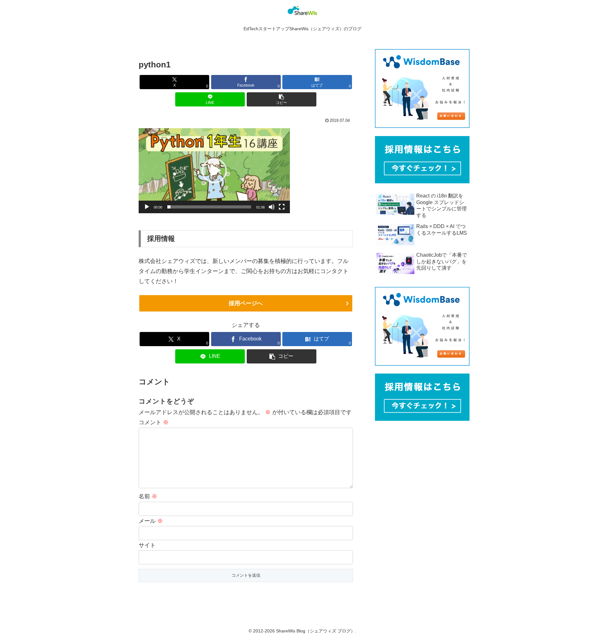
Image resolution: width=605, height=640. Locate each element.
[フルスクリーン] (282, 207)
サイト (147, 545)
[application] (214, 170)
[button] (281, 99)
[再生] (147, 207)
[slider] (209, 207)
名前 (148, 496)
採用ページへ (246, 303)
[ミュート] (271, 207)
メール (151, 521)
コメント (154, 422)
